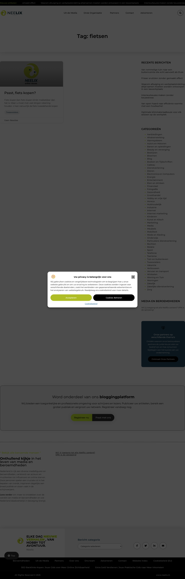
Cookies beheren (114, 298)
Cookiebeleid (91, 304)
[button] (133, 277)
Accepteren (71, 298)
